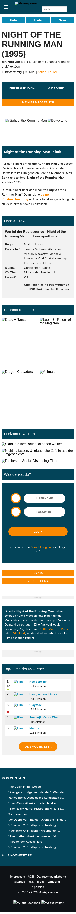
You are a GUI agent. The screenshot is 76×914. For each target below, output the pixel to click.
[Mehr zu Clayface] (20, 705)
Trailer (38, 20)
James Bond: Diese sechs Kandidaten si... (36, 797)
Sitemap (19, 881)
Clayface (35, 705)
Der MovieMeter (38, 746)
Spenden (38, 887)
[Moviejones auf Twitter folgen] (52, 902)
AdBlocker (53, 881)
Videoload (18, 633)
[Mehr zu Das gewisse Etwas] (20, 694)
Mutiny (34, 728)
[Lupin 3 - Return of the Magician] (57, 342)
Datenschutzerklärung (51, 876)
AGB (31, 876)
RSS (31, 881)
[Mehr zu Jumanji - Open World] (20, 718)
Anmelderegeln (41, 547)
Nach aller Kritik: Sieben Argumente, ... (34, 830)
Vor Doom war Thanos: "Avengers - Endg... (37, 819)
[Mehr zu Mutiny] (20, 728)
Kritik (14, 20)
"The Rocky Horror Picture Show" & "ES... (36, 808)
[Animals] (57, 394)
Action (41, 72)
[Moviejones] (26, 3)
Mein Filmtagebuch (38, 102)
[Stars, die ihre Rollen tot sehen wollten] (38, 444)
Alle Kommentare (17, 855)
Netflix (43, 629)
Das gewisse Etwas (43, 694)
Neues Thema (38, 581)
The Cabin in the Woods (24, 786)
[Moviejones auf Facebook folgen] (26, 902)
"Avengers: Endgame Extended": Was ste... (37, 792)
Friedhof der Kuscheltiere (25, 841)
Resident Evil (38, 681)
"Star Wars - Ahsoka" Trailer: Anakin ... (33, 803)
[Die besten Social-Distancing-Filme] (38, 461)
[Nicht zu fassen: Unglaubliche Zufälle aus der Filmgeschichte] (38, 452)
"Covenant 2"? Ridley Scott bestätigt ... (34, 825)
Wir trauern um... (19, 814)
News (62, 20)
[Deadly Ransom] (19, 342)
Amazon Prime (59, 629)
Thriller (52, 72)
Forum (38, 573)
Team (40, 881)
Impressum (17, 876)
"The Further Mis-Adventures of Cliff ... (34, 836)
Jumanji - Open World (45, 717)
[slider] (22, 93)
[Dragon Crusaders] (19, 394)
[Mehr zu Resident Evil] (20, 682)
